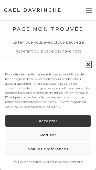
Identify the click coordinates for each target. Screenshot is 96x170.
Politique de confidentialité (63, 162)
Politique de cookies (27, 162)
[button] (88, 64)
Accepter (48, 121)
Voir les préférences (48, 149)
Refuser (48, 135)
